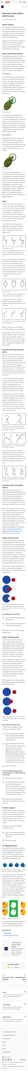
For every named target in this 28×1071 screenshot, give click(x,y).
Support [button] (4, 1042)
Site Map (21, 1066)
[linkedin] (11, 1059)
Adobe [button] (3, 1048)
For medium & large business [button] (8, 1035)
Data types (15, 531)
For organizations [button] (6, 1038)
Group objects (7, 933)
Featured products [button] (6, 1052)
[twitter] (8, 1059)
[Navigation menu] (2, 2)
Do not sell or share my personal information (10, 1066)
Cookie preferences (11, 1064)
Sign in (24, 2)
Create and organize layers (11, 935)
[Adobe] (7, 2)
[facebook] (3, 1059)
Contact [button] (4, 1045)
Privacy (21, 1062)
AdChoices (5, 1068)
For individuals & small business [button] (9, 1032)
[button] (20, 2)
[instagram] (5, 1059)
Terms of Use (4, 1064)
